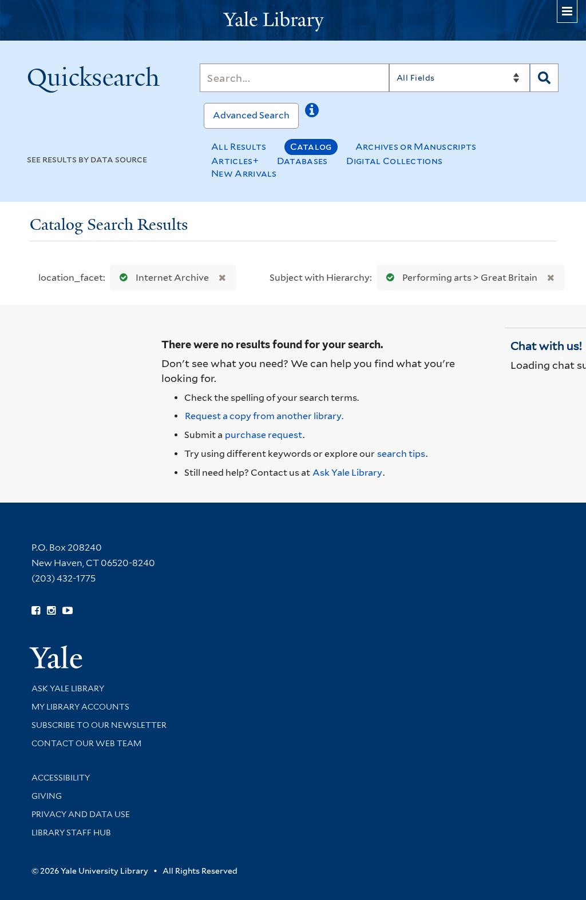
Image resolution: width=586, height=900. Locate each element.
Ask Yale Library (347, 472)
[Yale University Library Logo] (293, 20)
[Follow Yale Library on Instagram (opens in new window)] (51, 611)
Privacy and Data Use (80, 814)
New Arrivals (244, 173)
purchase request (263, 434)
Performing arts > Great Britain (470, 277)
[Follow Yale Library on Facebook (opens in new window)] (35, 611)
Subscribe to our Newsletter (99, 725)
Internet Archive (172, 277)
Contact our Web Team (86, 743)
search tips (401, 453)
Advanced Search (251, 115)
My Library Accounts (80, 706)
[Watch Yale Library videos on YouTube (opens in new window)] (67, 611)
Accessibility (60, 777)
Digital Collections (394, 161)
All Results (238, 146)
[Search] (544, 77)
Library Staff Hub (71, 832)
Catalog (311, 146)
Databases (302, 161)
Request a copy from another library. (264, 416)
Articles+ (235, 161)
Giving (46, 796)
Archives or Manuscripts (416, 146)
